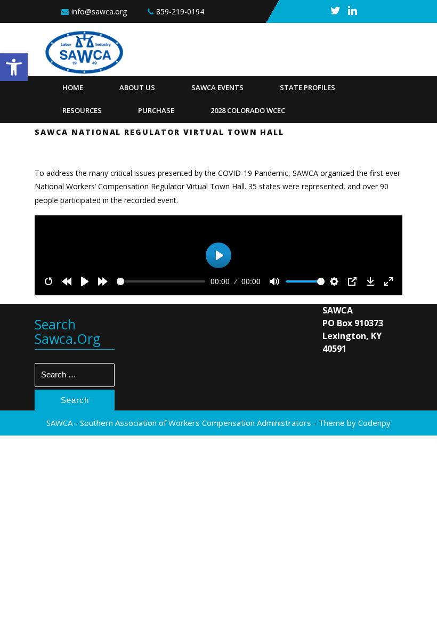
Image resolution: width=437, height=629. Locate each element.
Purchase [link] (156, 110)
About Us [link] (137, 87)
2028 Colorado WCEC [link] (248, 110)
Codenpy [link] (374, 422)
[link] (14, 67)
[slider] (161, 281)
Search (75, 400)
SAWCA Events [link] (217, 87)
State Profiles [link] (307, 87)
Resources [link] (82, 110)
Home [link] (72, 87)
